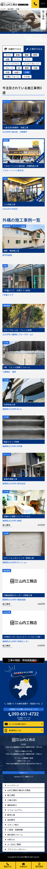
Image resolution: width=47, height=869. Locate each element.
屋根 (27, 67)
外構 (27, 72)
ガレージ (9, 67)
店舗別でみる (14, 48)
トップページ (13, 785)
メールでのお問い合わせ (17, 724)
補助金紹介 (12, 805)
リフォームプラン (15, 810)
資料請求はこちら (15, 730)
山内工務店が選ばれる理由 (18, 790)
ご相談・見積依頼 (15, 829)
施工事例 (11, 795)
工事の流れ (12, 800)
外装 (7, 72)
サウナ (28, 59)
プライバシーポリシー (17, 849)
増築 (26, 54)
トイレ (17, 59)
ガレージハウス (12, 63)
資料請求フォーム (15, 834)
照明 (35, 54)
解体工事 (11, 814)
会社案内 (11, 819)
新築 (18, 54)
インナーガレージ (31, 63)
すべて (8, 54)
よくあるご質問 (14, 844)
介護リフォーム (12, 76)
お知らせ (11, 839)
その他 (27, 76)
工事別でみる (35, 48)
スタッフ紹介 (13, 824)
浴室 (7, 59)
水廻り (17, 72)
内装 (35, 67)
